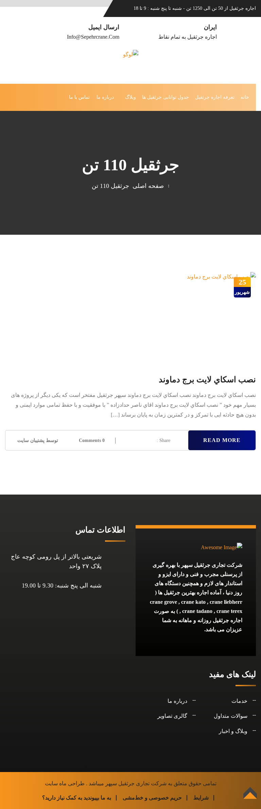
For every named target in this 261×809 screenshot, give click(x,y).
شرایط (201, 798)
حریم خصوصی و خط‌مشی (152, 798)
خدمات (239, 701)
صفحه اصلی (146, 185)
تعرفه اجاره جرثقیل (214, 97)
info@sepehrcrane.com (93, 37)
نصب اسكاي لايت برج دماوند (207, 379)
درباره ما (105, 97)
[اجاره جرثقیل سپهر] (130, 63)
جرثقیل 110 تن (110, 185)
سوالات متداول (230, 716)
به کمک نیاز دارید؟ (62, 798)
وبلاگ (130, 97)
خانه (245, 97)
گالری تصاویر (172, 716)
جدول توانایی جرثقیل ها (165, 97)
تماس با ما (79, 97)
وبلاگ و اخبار (233, 731)
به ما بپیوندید (97, 798)
